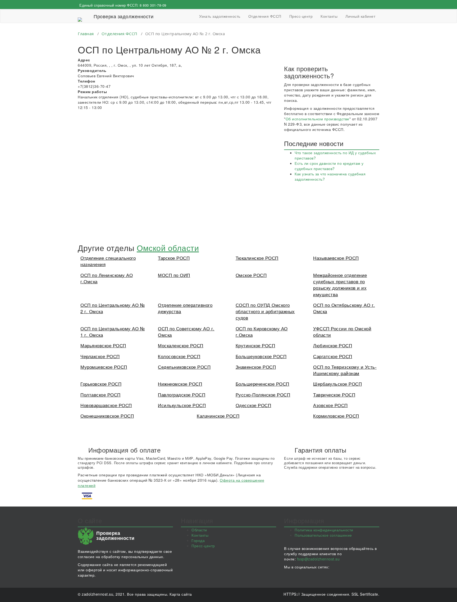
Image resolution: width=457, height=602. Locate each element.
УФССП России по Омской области (342, 331)
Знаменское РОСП (256, 366)
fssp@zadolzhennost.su (318, 559)
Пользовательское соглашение (323, 535)
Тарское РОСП (174, 257)
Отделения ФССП (264, 16)
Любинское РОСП (332, 345)
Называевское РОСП (336, 257)
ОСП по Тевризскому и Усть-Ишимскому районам (345, 369)
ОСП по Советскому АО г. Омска (186, 331)
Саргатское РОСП (332, 356)
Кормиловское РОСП (336, 415)
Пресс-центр (301, 16)
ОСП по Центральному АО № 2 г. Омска (112, 308)
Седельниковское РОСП (184, 366)
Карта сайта (181, 594)
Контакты (329, 16)
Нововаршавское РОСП (106, 405)
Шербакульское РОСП (337, 383)
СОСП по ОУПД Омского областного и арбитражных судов (265, 311)
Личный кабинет (360, 16)
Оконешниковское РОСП (107, 415)
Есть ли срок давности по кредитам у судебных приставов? (329, 166)
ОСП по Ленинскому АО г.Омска (106, 278)
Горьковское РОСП (100, 383)
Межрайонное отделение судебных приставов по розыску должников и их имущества (340, 285)
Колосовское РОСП (179, 356)
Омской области (168, 247)
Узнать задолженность (219, 16)
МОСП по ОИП (174, 275)
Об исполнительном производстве (317, 118)
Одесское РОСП (253, 405)
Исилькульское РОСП (182, 405)
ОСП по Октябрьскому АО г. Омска (344, 308)
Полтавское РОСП (100, 394)
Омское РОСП (251, 275)
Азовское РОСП (330, 405)
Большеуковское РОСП (261, 356)
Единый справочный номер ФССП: (122, 5)
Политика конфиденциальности (324, 529)
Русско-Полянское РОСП (263, 394)
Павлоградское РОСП (181, 394)
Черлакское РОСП (100, 356)
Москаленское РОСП (180, 345)
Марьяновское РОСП (103, 345)
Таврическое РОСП (334, 394)
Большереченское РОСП (262, 383)
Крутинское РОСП (255, 345)
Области (199, 529)
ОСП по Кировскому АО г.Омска (262, 331)
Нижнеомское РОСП (180, 383)
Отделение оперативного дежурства (185, 308)
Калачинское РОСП (218, 415)
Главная (86, 33)
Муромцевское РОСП (103, 366)
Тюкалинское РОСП (257, 257)
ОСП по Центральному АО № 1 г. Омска (112, 331)
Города (198, 540)
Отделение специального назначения (108, 260)
